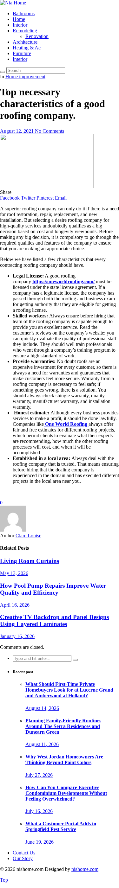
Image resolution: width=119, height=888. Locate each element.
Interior (20, 25)
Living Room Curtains (29, 561)
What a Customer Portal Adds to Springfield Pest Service (60, 826)
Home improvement (25, 76)
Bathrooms (24, 13)
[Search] (2, 72)
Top (4, 880)
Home (19, 19)
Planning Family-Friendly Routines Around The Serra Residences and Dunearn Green (63, 726)
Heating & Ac (27, 47)
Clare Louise (28, 535)
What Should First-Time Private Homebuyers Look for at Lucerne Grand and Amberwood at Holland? (69, 689)
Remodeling (25, 30)
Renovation (37, 36)
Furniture (22, 53)
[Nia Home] (13, 2)
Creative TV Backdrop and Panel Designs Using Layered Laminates (54, 620)
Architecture (25, 42)
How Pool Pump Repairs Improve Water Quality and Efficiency (53, 589)
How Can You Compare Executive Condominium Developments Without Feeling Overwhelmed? (66, 793)
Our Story (23, 858)
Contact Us (24, 852)
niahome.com (84, 869)
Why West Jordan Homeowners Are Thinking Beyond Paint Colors (64, 759)
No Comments (49, 131)
